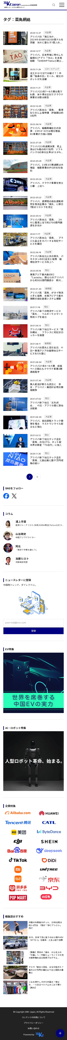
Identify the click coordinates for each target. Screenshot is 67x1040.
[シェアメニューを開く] (60, 1033)
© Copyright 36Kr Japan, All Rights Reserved (33, 1012)
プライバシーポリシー (33, 1023)
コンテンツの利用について (33, 1017)
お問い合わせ (33, 1028)
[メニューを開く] (61, 4)
